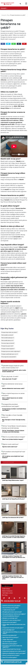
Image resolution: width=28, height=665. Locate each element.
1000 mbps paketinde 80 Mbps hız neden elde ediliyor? (14, 632)
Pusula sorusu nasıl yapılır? (10, 622)
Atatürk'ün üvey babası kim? (10, 635)
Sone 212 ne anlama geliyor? (10, 657)
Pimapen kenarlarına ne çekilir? (18, 15)
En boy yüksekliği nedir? (9, 630)
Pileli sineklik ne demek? (7, 335)
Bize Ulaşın (5, 595)
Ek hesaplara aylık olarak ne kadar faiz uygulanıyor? (12, 646)
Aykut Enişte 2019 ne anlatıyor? (11, 637)
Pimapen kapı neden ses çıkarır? (9, 332)
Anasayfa (3, 8)
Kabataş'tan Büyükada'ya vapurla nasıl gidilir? (14, 653)
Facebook (3, 44)
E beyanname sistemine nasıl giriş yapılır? (13, 627)
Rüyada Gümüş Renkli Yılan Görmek (11, 649)
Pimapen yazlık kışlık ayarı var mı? (9, 354)
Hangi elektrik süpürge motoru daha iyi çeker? (14, 651)
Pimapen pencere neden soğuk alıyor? (10, 351)
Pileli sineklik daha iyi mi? (7, 340)
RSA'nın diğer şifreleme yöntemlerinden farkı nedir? (14, 625)
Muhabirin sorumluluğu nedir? (10, 618)
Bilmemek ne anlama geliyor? (10, 643)
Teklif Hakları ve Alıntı (7, 593)
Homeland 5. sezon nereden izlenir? (12, 620)
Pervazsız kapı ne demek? (7, 343)
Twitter (8, 44)
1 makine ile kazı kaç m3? (9, 609)
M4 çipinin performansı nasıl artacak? (12, 612)
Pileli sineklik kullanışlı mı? (7, 337)
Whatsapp (13, 44)
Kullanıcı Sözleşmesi (7, 591)
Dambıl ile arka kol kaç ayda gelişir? (11, 605)
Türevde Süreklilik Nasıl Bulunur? (11, 616)
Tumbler (19, 44)
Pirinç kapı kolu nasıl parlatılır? (8, 356)
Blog (8, 15)
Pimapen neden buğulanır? (8, 348)
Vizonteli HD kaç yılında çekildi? (11, 607)
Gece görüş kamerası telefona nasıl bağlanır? (14, 614)
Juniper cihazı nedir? (8, 639)
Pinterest (24, 44)
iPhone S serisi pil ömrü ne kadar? (11, 655)
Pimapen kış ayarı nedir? (7, 346)
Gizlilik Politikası (6, 588)
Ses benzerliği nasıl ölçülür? (10, 641)
